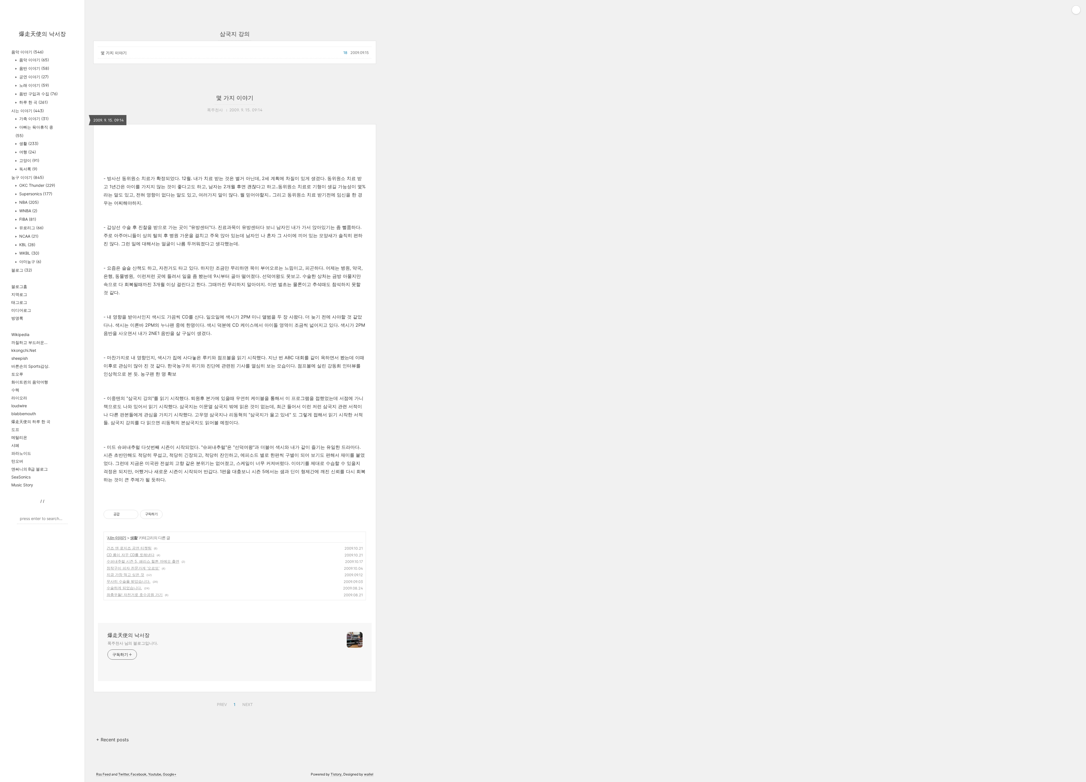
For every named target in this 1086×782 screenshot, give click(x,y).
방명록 (17, 318)
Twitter (123, 774)
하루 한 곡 (33, 102)
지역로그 (19, 294)
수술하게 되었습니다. (124, 588)
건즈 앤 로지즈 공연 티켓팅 (129, 548)
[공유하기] (124, 514)
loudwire (19, 405)
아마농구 (29, 261)
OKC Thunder (36, 185)
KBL (26, 244)
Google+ (169, 774)
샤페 (15, 445)
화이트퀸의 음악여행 (29, 382)
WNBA (27, 210)
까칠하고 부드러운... (29, 342)
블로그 (21, 270)
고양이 (28, 160)
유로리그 (31, 227)
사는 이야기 (27, 110)
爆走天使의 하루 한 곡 (30, 421)
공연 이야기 (33, 76)
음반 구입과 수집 (38, 93)
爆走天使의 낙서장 (42, 34)
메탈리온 (19, 437)
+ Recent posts (112, 739)
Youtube (154, 774)
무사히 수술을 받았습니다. (128, 581)
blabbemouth (23, 413)
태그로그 (19, 302)
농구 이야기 (27, 177)
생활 (28, 143)
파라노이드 (21, 453)
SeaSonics (21, 477)
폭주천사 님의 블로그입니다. (132, 643)
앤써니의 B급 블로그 (29, 469)
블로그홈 (19, 286)
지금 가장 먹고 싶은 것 (125, 574)
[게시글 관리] (131, 514)
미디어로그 (21, 310)
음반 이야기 (33, 68)
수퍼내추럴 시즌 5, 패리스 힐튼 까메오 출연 (143, 561)
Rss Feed (103, 774)
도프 (15, 429)
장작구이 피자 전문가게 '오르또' (133, 568)
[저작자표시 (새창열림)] (165, 514)
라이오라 (19, 397)
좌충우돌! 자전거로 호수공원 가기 (135, 594)
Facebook (138, 774)
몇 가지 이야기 (114, 52)
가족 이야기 (33, 118)
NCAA (28, 236)
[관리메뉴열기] (1076, 10)
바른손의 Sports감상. (30, 366)
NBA (28, 202)
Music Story (22, 484)
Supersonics (35, 193)
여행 (27, 152)
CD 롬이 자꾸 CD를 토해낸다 (130, 555)
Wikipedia (20, 334)
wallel (368, 774)
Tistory (336, 774)
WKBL (28, 253)
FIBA (27, 219)
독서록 (27, 168)
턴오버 (17, 461)
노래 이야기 (33, 85)
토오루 (17, 374)
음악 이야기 (27, 51)
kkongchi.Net (23, 350)
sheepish (19, 358)
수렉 (15, 389)
